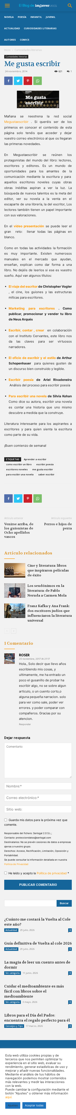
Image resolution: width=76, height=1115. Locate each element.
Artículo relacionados (28, 553)
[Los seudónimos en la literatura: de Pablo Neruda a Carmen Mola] (14, 590)
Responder (25, 724)
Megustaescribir (16, 122)
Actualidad (12, 28)
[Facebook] (8, 81)
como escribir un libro (19, 464)
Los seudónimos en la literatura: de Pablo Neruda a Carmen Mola (46, 590)
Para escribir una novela (28, 396)
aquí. (8, 1097)
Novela (9, 17)
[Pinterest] (28, 81)
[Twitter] (18, 81)
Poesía (22, 17)
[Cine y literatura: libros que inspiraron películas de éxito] (14, 570)
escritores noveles (17, 469)
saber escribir (46, 474)
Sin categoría (12, 972)
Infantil (36, 17)
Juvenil (50, 17)
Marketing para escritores (32, 308)
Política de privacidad (52, 873)
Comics (24, 39)
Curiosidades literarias (40, 28)
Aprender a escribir (35, 459)
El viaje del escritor (23, 286)
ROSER (24, 655)
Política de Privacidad (16, 864)
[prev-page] (7, 631)
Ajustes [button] (13, 1105)
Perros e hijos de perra (58, 526)
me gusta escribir (42, 469)
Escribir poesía (21, 380)
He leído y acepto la (38, 873)
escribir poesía (45, 464)
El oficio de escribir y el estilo (32, 358)
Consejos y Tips (14, 1026)
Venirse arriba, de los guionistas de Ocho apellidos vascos (18, 530)
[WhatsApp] (37, 81)
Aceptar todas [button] (34, 1105)
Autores (10, 39)
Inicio (7, 50)
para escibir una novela (20, 474)
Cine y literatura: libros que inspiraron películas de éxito (48, 570)
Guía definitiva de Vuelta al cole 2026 (38, 943)
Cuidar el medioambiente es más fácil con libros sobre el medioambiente (34, 991)
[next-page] (13, 631)
